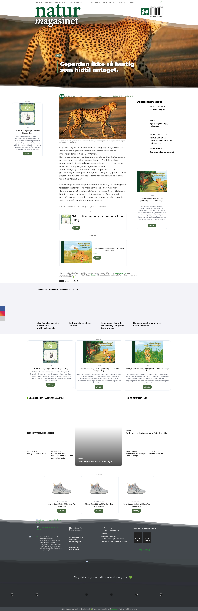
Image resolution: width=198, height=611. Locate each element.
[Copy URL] (105, 90)
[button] (161, 2)
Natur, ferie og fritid (159, 134)
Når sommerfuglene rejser (40, 433)
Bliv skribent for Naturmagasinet (76, 529)
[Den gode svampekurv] (38, 443)
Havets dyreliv (156, 149)
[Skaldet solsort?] (160, 444)
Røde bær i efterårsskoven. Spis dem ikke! (147, 433)
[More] (110, 90)
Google (93, 275)
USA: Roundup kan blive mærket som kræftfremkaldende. (48, 325)
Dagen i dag (144, 550)
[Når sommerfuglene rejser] (50, 415)
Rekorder (76, 281)
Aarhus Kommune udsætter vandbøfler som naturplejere (161, 140)
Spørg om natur (154, 451)
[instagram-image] (12, 594)
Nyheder (58, 55)
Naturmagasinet (75, 96)
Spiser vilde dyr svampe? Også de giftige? (136, 454)
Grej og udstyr (32, 451)
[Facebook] (86, 90)
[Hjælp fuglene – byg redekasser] (142, 125)
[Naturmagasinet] (62, 96)
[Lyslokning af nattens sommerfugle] (98, 433)
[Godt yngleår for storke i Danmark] (83, 307)
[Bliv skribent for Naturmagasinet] (91, 530)
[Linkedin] (91, 90)
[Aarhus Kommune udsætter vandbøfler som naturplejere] (142, 139)
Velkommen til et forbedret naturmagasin (76, 539)
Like (137, 533)
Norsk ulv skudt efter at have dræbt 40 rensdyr (147, 324)
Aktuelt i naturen (157, 106)
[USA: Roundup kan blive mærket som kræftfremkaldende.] (51, 307)
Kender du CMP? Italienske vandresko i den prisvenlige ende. (62, 455)
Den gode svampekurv (36, 453)
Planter (128, 430)
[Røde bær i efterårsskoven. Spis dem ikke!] (148, 415)
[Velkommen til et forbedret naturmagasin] (91, 540)
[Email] (95, 90)
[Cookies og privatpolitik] (91, 550)
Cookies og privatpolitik (74, 548)
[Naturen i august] (142, 111)
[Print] (100, 90)
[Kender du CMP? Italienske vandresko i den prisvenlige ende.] (62, 443)
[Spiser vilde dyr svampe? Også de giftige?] (136, 444)
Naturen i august (157, 109)
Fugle (152, 120)
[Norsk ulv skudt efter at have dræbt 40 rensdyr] (147, 307)
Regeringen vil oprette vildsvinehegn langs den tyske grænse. (112, 325)
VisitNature (114, 609)
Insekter (29, 430)
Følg (147, 533)
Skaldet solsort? (156, 453)
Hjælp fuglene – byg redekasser (159, 124)
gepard (68, 281)
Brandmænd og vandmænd (162, 152)
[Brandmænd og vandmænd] (142, 153)
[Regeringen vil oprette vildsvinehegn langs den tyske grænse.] (115, 307)
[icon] (70, 578)
